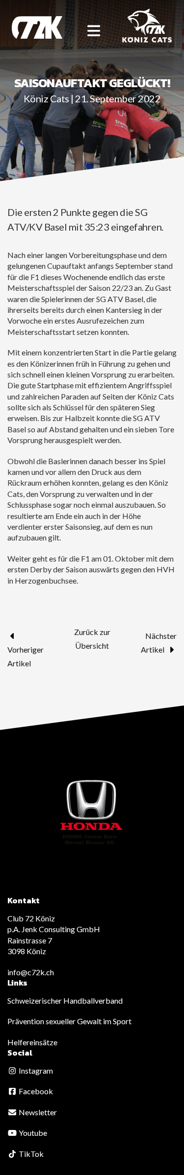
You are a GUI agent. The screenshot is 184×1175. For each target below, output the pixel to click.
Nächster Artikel (159, 642)
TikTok (30, 1153)
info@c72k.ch (30, 972)
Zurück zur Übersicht (92, 638)
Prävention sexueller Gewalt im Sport (69, 1021)
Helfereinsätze (32, 1042)
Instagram (35, 1070)
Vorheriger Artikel (25, 656)
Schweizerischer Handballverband (65, 1000)
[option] (92, 812)
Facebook (35, 1091)
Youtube (32, 1132)
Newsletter (37, 1112)
